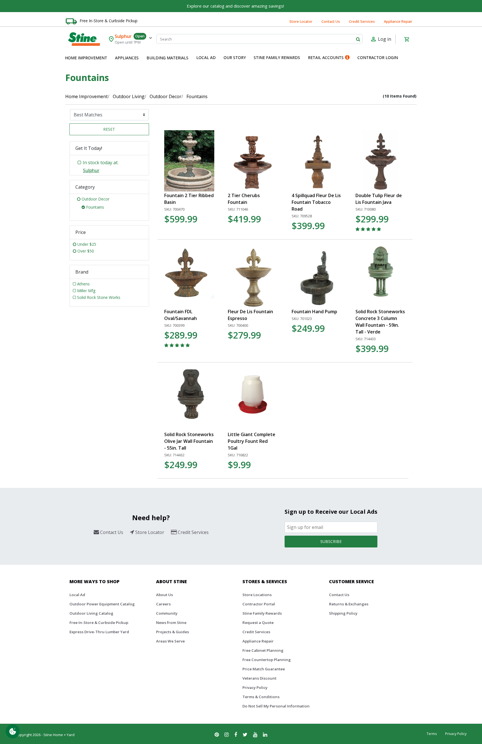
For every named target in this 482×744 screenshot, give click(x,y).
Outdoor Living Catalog (91, 613)
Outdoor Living (129, 96)
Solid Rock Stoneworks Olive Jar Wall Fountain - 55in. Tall (189, 441)
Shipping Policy (343, 613)
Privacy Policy (254, 687)
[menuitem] (86, 58)
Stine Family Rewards (262, 613)
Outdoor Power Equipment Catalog (102, 604)
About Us (164, 594)
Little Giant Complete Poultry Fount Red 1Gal (251, 441)
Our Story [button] (235, 57)
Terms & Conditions (261, 696)
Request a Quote (258, 622)
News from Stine (171, 622)
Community (166, 613)
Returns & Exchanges (348, 604)
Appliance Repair (398, 21)
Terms (432, 733)
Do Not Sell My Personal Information (276, 706)
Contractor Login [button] (377, 57)
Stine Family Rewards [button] (277, 57)
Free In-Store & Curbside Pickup (109, 20)
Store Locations (257, 594)
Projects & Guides (172, 631)
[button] (86, 58)
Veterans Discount (259, 678)
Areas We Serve (170, 641)
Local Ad (77, 594)
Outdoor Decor (165, 96)
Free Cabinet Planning (262, 650)
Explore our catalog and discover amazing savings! (235, 6)
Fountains (197, 96)
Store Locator (300, 21)
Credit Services (362, 21)
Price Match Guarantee (263, 668)
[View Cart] (406, 39)
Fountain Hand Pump (314, 311)
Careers (163, 604)
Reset (109, 129)
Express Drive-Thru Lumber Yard (99, 631)
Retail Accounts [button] (326, 57)
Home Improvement (86, 96)
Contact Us (330, 21)
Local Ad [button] (206, 57)
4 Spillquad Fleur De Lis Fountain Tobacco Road (316, 202)
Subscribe (331, 541)
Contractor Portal (258, 604)
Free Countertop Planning (266, 659)
